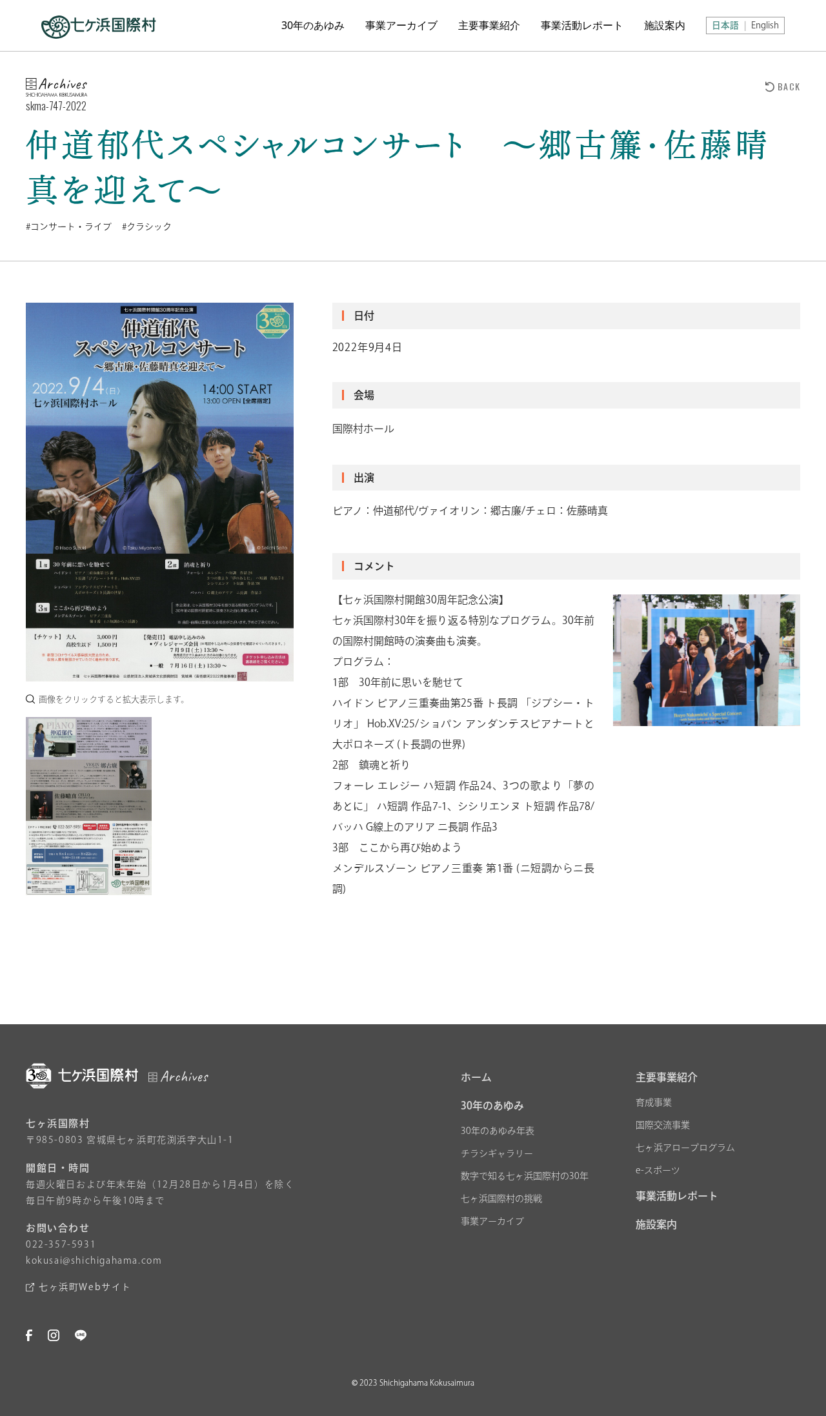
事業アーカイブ (401, 25)
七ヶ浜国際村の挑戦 (501, 1198)
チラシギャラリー (497, 1153)
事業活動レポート (582, 25)
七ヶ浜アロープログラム (685, 1147)
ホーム (476, 1077)
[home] (98, 25)
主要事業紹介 (489, 25)
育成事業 (654, 1102)
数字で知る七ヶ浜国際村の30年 (525, 1175)
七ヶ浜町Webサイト (85, 1286)
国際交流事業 (663, 1124)
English (765, 25)
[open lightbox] (160, 492)
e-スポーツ (658, 1170)
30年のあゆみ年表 (497, 1130)
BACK (789, 86)
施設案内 (664, 25)
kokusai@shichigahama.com (94, 1260)
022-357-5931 (61, 1244)
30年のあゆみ (313, 25)
